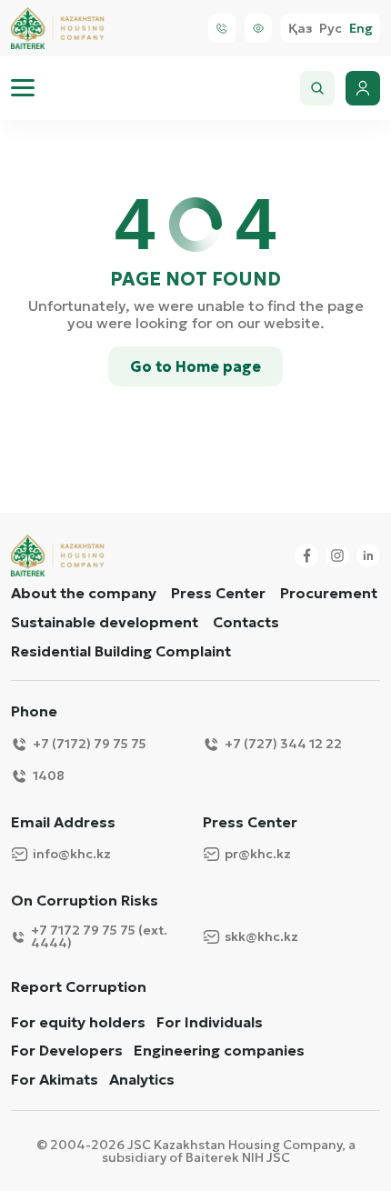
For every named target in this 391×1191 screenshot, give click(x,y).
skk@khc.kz (261, 936)
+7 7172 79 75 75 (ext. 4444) (99, 936)
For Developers (67, 1050)
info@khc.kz (72, 854)
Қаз (300, 28)
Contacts (246, 622)
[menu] (23, 88)
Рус (330, 28)
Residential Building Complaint (121, 651)
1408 (49, 775)
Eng (361, 28)
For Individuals (209, 1022)
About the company (83, 593)
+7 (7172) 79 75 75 (89, 744)
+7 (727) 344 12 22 (283, 744)
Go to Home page (195, 366)
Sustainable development (104, 622)
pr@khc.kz (258, 854)
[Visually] (258, 28)
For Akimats (54, 1079)
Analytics (142, 1079)
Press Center (218, 593)
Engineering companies (219, 1050)
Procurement (328, 593)
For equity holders (78, 1022)
